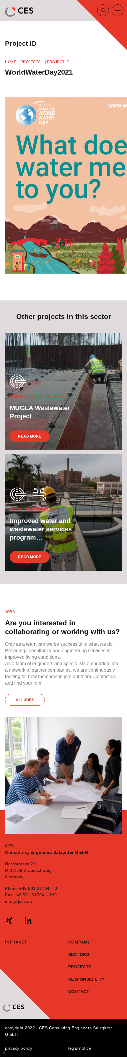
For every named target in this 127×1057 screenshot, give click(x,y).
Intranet (16, 942)
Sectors (78, 954)
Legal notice (79, 1048)
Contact (77, 991)
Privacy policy (18, 1048)
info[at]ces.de (18, 901)
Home (10, 62)
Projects (31, 62)
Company (79, 942)
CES (20, 12)
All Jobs (25, 700)
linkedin (28, 920)
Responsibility (77, 979)
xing (9, 920)
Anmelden (4, 1052)
